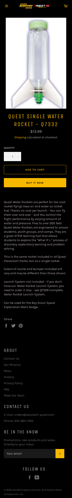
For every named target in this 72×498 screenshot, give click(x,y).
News (7, 371)
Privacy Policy (13, 383)
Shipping (20, 137)
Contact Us (11, 358)
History (9, 377)
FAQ (6, 389)
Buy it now (35, 182)
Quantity (9, 148)
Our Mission (12, 364)
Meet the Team (14, 395)
